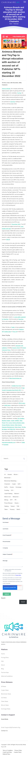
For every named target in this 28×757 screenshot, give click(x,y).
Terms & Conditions (8, 750)
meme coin (7, 496)
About (3, 665)
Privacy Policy (18, 750)
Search (3, 598)
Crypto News (5, 690)
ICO (12, 490)
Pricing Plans (5, 657)
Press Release (8, 503)
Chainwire (7, 484)
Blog (2, 669)
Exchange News (5, 709)
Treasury (12, 509)
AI (5, 474)
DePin (6, 487)
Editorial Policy (6, 754)
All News (3, 686)
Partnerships (5, 672)
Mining (6, 500)
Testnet (13, 506)
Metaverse (16, 496)
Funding (6, 490)
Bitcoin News (5, 705)
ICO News (4, 697)
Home (10, 23)
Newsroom (16, 23)
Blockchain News (6, 694)
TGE (18, 506)
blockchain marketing (10, 481)
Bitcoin (16, 474)
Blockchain (7, 477)
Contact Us (4, 730)
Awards (10, 474)
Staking (6, 506)
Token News (4, 701)
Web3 (18, 509)
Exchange (18, 487)
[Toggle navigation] (25, 1)
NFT (11, 500)
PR (15, 500)
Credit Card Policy (7, 752)
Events (12, 487)
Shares (17, 503)
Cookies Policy (17, 752)
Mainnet (16, 493)
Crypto (14, 484)
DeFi (19, 484)
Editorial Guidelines (7, 676)
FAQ (2, 661)
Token (6, 509)
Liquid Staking (8, 493)
